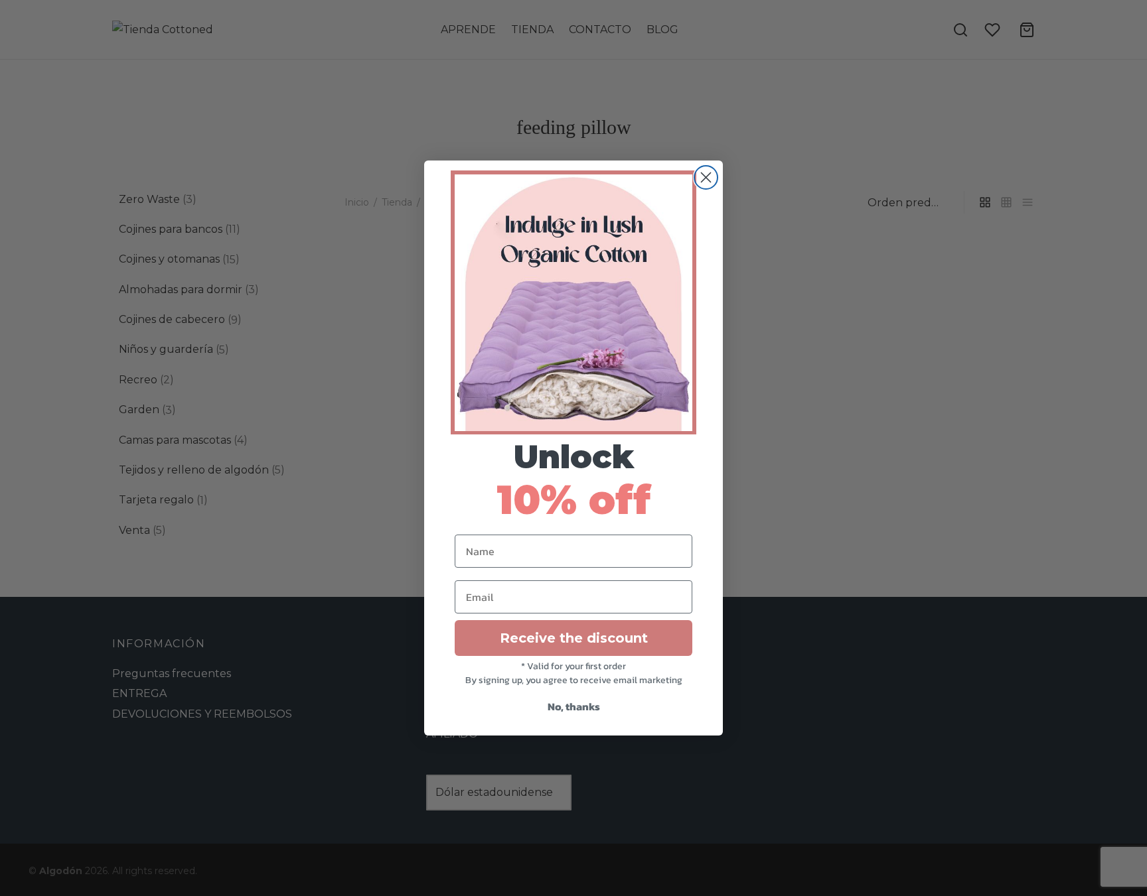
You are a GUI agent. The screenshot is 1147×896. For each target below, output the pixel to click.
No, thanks (574, 706)
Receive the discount (574, 638)
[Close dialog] (706, 177)
